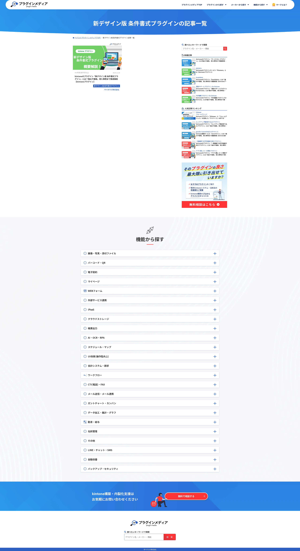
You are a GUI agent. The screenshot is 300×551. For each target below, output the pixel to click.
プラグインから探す (215, 4)
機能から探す (259, 4)
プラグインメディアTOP (192, 4)
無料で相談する (186, 496)
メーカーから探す (238, 4)
